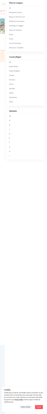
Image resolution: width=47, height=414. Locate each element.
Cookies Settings (25, 407)
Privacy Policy (19, 400)
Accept (39, 407)
